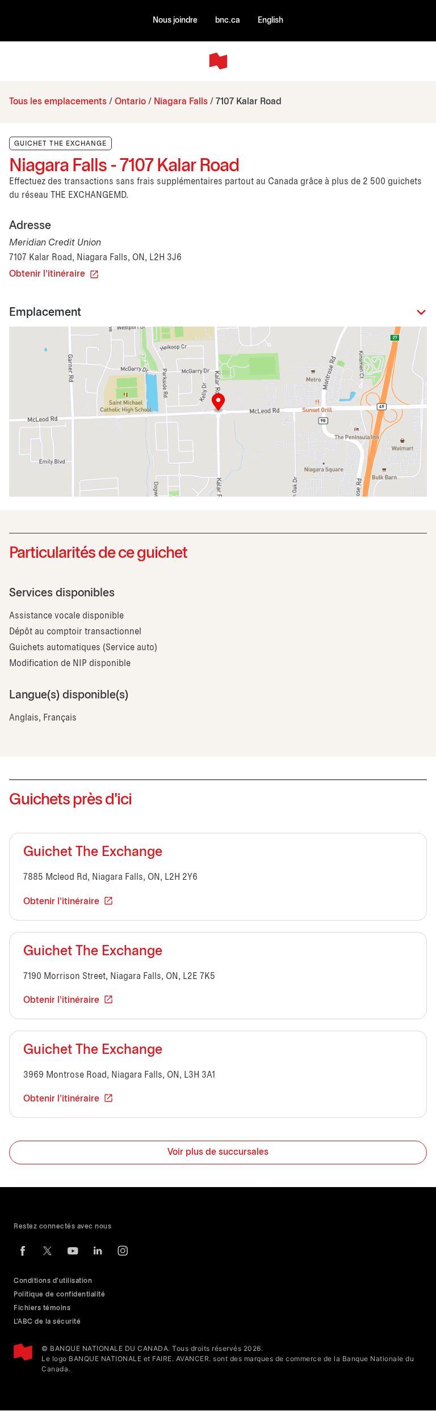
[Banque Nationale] (218, 61)
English (270, 20)
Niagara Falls (181, 102)
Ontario (130, 102)
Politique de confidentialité (59, 1294)
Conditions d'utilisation (53, 1281)
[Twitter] (48, 1250)
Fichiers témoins (42, 1308)
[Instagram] (123, 1250)
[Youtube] (73, 1250)
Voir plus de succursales (218, 1152)
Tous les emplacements (58, 102)
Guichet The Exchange (92, 852)
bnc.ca (227, 20)
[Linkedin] (98, 1250)
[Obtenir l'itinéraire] (218, 412)
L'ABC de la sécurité (47, 1322)
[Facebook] (23, 1250)
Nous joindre (175, 20)
